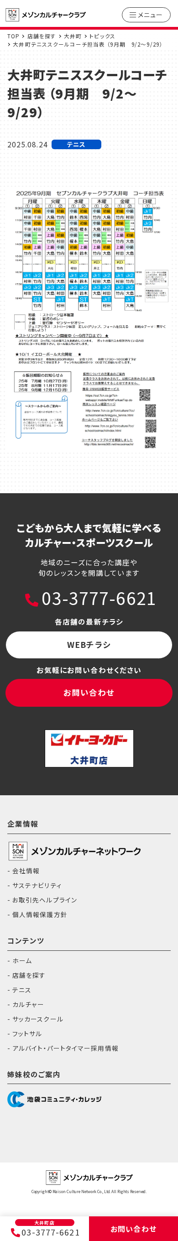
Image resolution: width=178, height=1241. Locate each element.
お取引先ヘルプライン (44, 899)
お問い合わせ (89, 692)
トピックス (102, 36)
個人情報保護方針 (40, 914)
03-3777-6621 (99, 597)
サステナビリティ (37, 885)
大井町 (73, 36)
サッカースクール (37, 1018)
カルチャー (28, 1004)
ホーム (22, 960)
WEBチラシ (89, 644)
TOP (13, 36)
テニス (21, 989)
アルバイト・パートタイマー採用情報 (65, 1048)
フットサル (27, 1033)
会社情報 (26, 870)
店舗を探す (42, 36)
